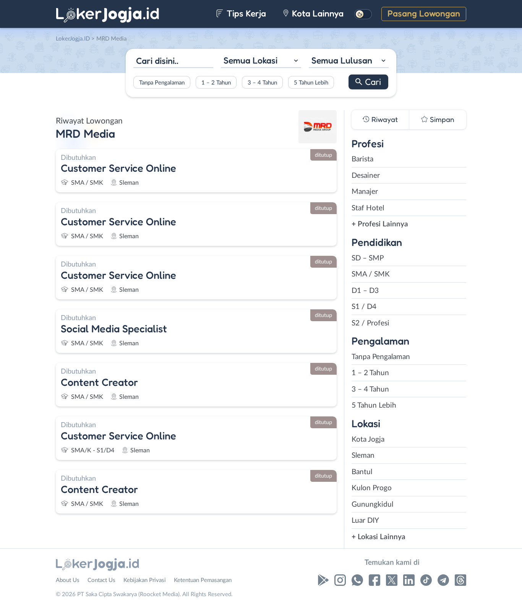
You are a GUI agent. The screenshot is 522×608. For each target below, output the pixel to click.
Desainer (366, 175)
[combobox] (261, 61)
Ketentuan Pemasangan (203, 580)
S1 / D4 (364, 307)
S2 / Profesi (370, 323)
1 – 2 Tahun (216, 82)
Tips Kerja (245, 13)
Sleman (363, 455)
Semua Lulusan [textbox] (341, 60)
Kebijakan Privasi (144, 580)
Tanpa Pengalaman (162, 82)
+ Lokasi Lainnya (378, 537)
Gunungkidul (372, 504)
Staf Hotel (368, 208)
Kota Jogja (368, 439)
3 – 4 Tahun (262, 82)
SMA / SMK (371, 274)
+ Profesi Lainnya (380, 224)
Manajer (365, 191)
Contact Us (101, 580)
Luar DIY (365, 520)
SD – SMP (368, 258)
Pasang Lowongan (423, 13)
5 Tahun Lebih (311, 82)
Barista (362, 159)
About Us (67, 580)
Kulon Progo (372, 488)
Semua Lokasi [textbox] (250, 60)
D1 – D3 (365, 290)
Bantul (362, 472)
